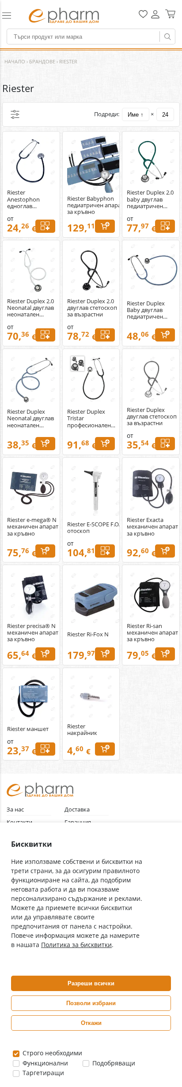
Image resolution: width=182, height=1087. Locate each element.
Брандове (42, 61)
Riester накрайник (82, 729)
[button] (11, 15)
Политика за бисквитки (76, 944)
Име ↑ (136, 114)
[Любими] (143, 16)
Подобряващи (113, 1063)
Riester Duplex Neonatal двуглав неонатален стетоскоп (30, 418)
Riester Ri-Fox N (88, 634)
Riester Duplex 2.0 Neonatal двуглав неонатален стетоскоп (30, 308)
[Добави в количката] (105, 226)
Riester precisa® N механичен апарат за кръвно (32, 633)
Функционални (44, 1063)
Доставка (77, 809)
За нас (15, 809)
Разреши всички (91, 983)
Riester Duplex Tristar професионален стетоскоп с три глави (89, 418)
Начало (14, 61)
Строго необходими (51, 1053)
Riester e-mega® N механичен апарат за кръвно (32, 526)
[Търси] (167, 36)
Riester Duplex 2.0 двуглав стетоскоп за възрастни (92, 308)
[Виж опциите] (45, 226)
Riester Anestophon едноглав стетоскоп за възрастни (24, 199)
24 (165, 114)
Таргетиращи (42, 1073)
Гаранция (77, 822)
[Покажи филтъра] (15, 114)
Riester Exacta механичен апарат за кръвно (152, 526)
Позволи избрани (91, 1003)
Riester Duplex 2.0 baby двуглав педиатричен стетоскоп (150, 199)
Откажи (91, 1023)
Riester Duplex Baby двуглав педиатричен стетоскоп (146, 310)
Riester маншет (28, 729)
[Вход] (155, 17)
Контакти (19, 822)
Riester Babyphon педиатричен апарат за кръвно (95, 205)
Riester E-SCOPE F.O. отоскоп (93, 527)
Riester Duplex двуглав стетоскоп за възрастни (152, 416)
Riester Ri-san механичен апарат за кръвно (152, 633)
